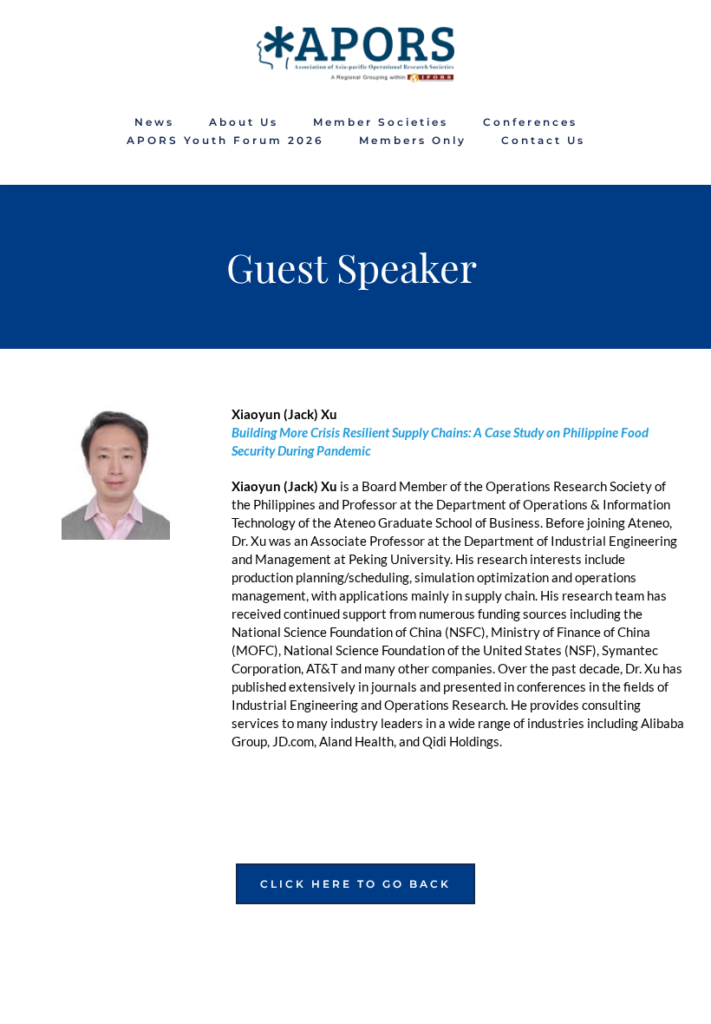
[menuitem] (154, 122)
